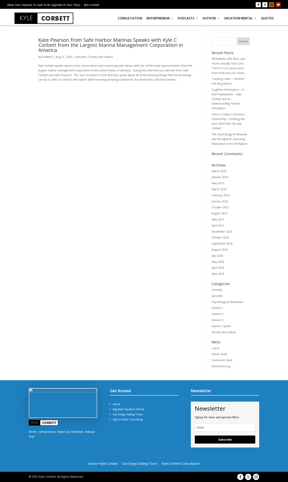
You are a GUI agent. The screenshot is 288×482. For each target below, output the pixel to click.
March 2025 (219, 171)
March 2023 (219, 189)
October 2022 (220, 207)
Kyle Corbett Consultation (181, 463)
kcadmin (47, 57)
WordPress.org (221, 366)
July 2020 (217, 255)
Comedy (217, 290)
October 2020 (220, 237)
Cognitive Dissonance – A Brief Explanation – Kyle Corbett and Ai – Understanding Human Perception (228, 99)
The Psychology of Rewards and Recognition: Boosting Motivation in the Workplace (229, 139)
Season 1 (217, 308)
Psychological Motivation (227, 302)
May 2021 (218, 219)
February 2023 (221, 195)
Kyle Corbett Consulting (127, 419)
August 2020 (219, 249)
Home (116, 404)
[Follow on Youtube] (278, 4)
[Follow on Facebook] (258, 4)
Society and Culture (100, 57)
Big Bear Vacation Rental (128, 409)
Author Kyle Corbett (103, 463)
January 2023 (220, 201)
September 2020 (222, 243)
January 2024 (220, 177)
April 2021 (218, 225)
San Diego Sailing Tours (128, 414)
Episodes (81, 57)
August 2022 (219, 213)
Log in (215, 348)
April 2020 (218, 267)
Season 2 (217, 314)
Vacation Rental (238, 18)
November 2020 (222, 231)
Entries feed (219, 354)
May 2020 (218, 262)
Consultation (130, 18)
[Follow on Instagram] (271, 4)
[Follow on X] (264, 4)
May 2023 (218, 183)
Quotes (267, 18)
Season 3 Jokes (221, 326)
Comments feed (222, 360)
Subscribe (225, 439)
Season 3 (217, 320)
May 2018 (218, 274)
